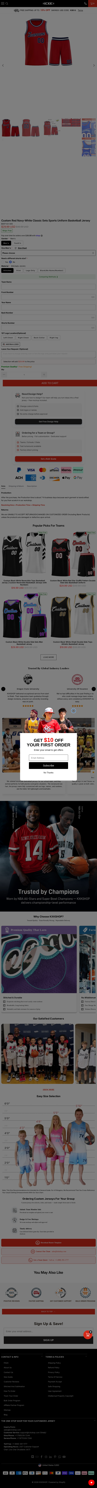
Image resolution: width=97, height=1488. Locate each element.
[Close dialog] (73, 711)
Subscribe (48, 765)
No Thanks (48, 773)
